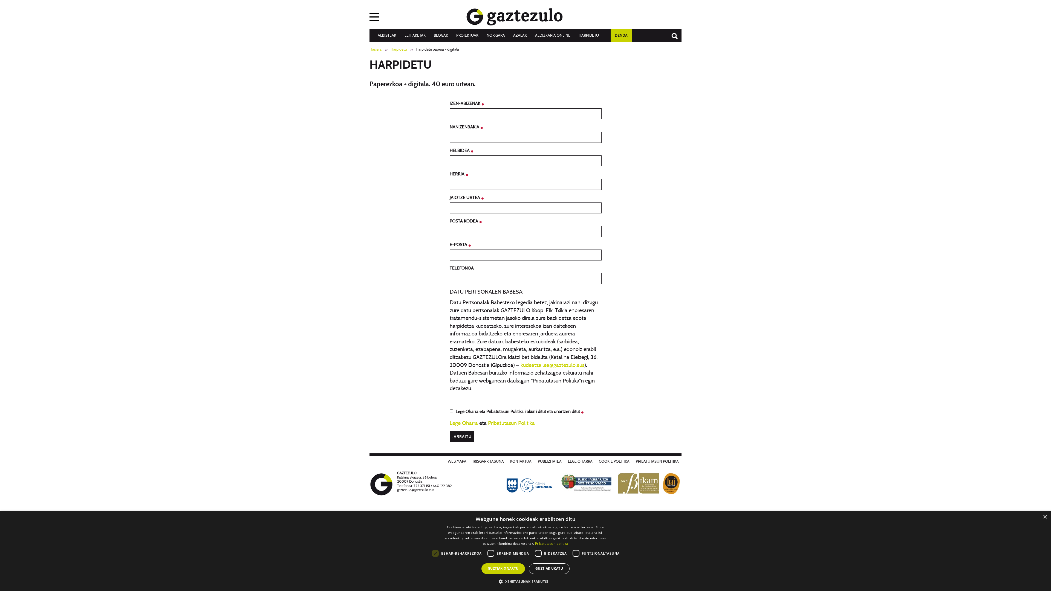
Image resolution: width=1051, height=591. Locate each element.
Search (672, 33)
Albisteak (387, 35)
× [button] (1045, 517)
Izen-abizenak (465, 103)
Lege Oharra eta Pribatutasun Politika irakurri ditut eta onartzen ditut (518, 411)
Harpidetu (589, 35)
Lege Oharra (464, 423)
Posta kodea (464, 221)
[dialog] (525, 551)
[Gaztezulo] (514, 15)
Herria (458, 174)
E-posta (459, 244)
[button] (525, 581)
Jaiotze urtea (465, 197)
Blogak (441, 35)
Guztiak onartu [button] (503, 568)
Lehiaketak (415, 35)
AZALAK (520, 35)
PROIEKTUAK (467, 35)
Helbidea (460, 150)
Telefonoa (462, 268)
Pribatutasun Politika (511, 423)
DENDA (621, 35)
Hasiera (375, 49)
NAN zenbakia (465, 127)
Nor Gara (496, 35)
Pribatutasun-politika (551, 543)
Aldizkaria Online (552, 35)
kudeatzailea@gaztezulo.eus (552, 365)
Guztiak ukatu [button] (549, 568)
